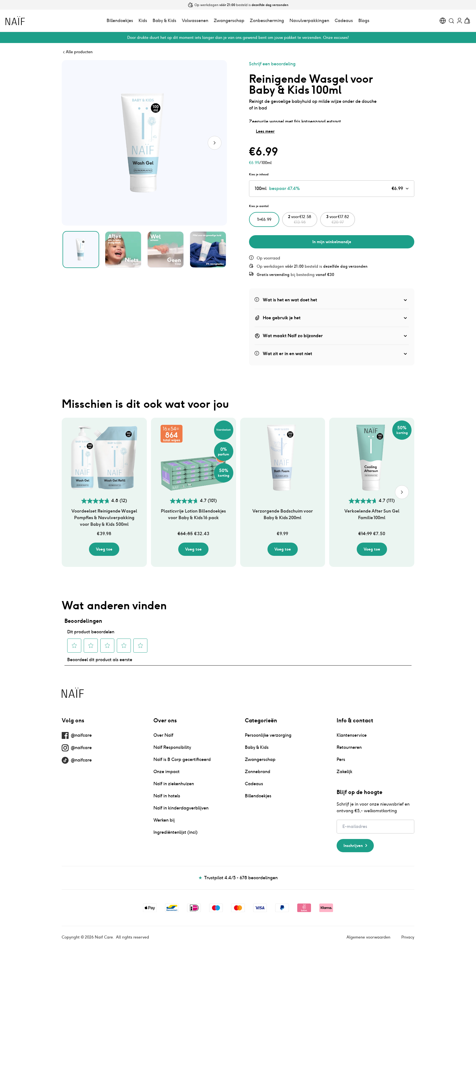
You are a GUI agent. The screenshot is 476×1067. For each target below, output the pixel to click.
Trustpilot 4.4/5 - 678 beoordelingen (238, 878)
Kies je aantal (259, 206)
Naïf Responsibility (172, 747)
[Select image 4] (208, 249)
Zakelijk (344, 771)
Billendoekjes (120, 20)
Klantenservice (352, 735)
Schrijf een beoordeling (272, 64)
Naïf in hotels (166, 796)
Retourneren (349, 747)
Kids (143, 20)
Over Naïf (163, 735)
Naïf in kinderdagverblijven (181, 808)
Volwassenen (195, 20)
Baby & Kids (164, 20)
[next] (402, 492)
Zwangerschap (229, 20)
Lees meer (265, 131)
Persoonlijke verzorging (268, 735)
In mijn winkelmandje (331, 241)
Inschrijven (353, 845)
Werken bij (164, 820)
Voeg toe (104, 549)
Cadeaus (344, 20)
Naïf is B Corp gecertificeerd (182, 759)
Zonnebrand (257, 771)
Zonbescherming (267, 20)
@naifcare (81, 735)
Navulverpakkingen (309, 20)
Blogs (363, 20)
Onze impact (166, 771)
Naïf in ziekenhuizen (173, 784)
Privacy (407, 937)
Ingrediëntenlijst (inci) (175, 832)
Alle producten (79, 51)
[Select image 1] (81, 249)
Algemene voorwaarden (368, 937)
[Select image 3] (165, 249)
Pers (341, 759)
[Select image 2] (123, 249)
